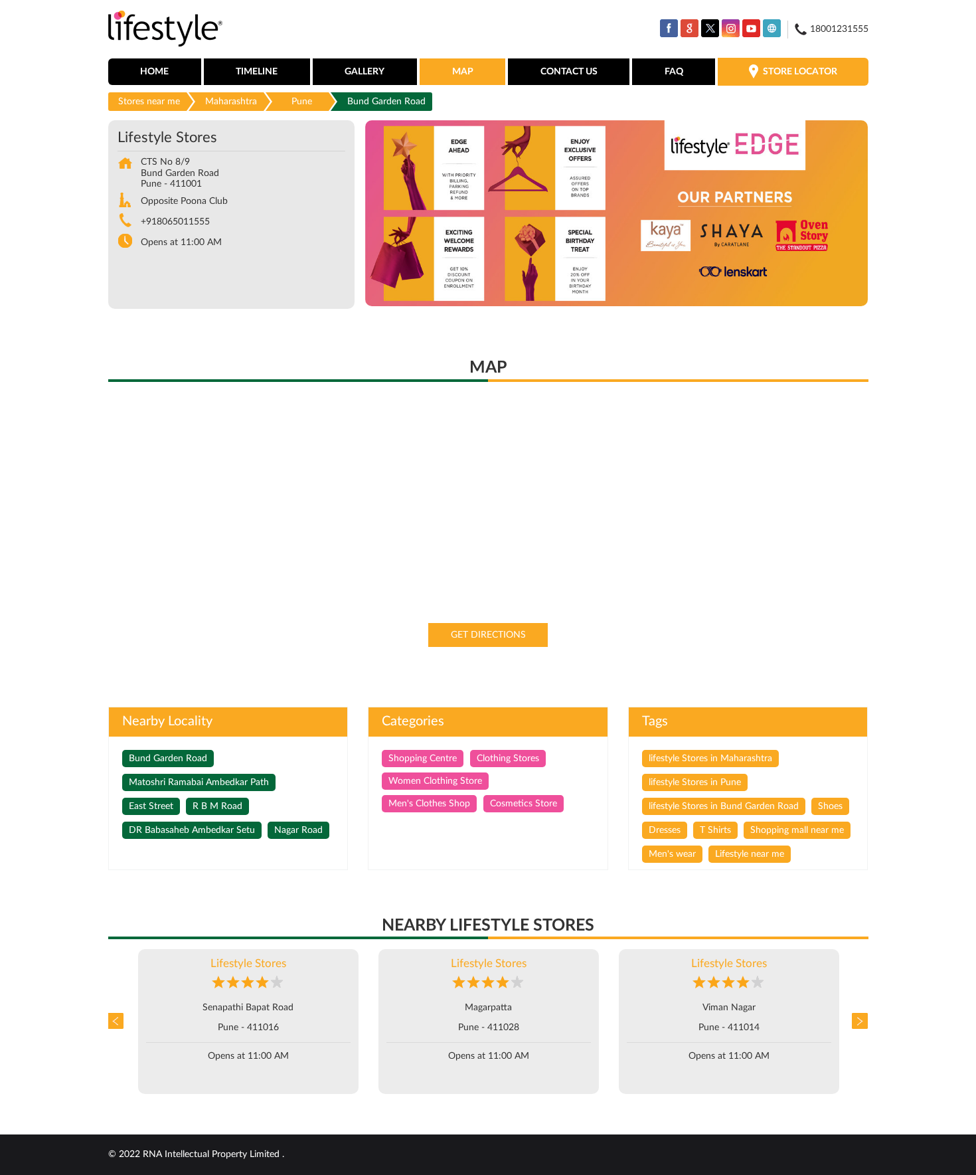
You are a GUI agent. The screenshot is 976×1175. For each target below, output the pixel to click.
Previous (118, 1022)
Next (858, 1022)
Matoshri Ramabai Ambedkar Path (199, 782)
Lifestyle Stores (248, 963)
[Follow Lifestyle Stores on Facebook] (669, 28)
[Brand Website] (772, 28)
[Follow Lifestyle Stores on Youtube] (751, 28)
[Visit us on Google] (689, 28)
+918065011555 (175, 221)
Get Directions (488, 635)
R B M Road (217, 806)
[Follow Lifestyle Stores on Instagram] (731, 28)
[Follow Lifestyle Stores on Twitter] (710, 28)
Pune (301, 101)
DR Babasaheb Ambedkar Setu (192, 830)
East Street (151, 806)
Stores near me (149, 101)
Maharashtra (231, 101)
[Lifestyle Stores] (165, 29)
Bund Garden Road (168, 758)
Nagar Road (298, 830)
